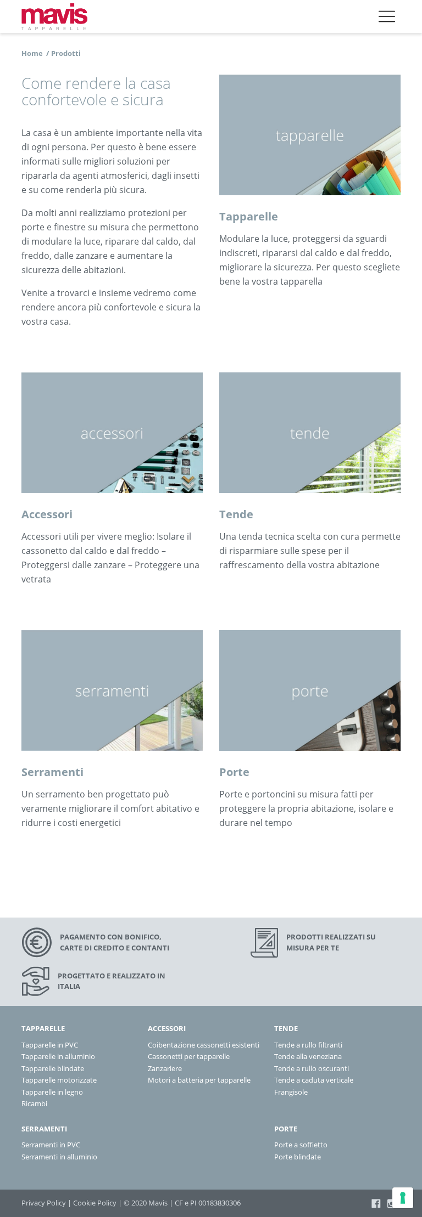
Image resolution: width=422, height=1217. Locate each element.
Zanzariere (165, 1068)
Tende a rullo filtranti (308, 1045)
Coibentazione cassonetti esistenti (203, 1045)
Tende (236, 514)
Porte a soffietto (300, 1145)
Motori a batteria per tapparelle (199, 1080)
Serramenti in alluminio (59, 1157)
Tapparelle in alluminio (58, 1056)
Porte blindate (297, 1157)
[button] (387, 16)
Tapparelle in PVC (49, 1045)
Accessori (47, 514)
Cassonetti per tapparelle (189, 1056)
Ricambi (34, 1103)
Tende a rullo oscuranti (311, 1068)
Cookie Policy (94, 1203)
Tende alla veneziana (308, 1056)
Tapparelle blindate (52, 1068)
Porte (234, 772)
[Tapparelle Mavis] (54, 16)
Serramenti (52, 772)
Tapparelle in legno (52, 1092)
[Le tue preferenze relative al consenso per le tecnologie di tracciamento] (402, 1197)
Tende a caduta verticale (313, 1080)
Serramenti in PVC (50, 1145)
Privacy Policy (43, 1203)
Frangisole (291, 1092)
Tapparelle (248, 216)
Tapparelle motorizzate (59, 1080)
